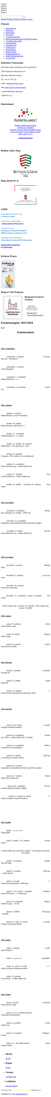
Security (29, 19)
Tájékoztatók (10, 48)
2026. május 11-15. (25, 134)
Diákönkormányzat (13, 54)
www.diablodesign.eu (19, 1094)
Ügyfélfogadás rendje (14, 41)
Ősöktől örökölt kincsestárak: (25, 125)
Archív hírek (10, 58)
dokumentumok (11, 1086)
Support (23, 19)
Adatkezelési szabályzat (10, 245)
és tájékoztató (6, 247)
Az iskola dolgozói (13, 37)
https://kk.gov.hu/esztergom (15, 87)
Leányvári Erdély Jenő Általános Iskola (25, 132)
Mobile (3, 19)
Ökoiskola (9, 31)
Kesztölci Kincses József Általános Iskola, (25, 130)
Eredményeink (11, 45)
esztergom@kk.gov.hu (14, 83)
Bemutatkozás (11, 28)
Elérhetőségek (11, 43)
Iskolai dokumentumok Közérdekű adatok (21, 39)
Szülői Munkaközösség (14, 56)
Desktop (10, 19)
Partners (17, 19)
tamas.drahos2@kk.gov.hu (12, 223)
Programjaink (11, 50)
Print (3, 328)
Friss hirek (10, 35)
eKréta (8, 1058)
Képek (8, 1068)
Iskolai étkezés (11, 52)
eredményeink (11, 1077)
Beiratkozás (10, 33)
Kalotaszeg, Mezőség (26, 128)
